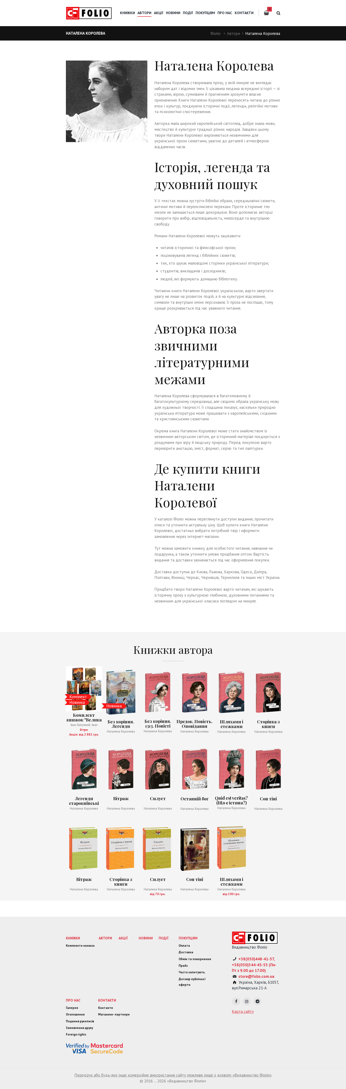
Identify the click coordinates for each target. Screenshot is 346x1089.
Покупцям (205, 12)
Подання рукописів (80, 1021)
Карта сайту (243, 1011)
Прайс (183, 966)
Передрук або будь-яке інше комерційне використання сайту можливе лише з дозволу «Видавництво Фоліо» (173, 1075)
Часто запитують (192, 972)
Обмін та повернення (195, 959)
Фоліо (215, 33)
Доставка (186, 952)
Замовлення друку (79, 1028)
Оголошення (75, 1014)
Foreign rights (76, 1034)
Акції (158, 12)
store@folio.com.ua (256, 976)
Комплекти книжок (80, 946)
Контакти (244, 12)
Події (188, 12)
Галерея (72, 1008)
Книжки (127, 12)
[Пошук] (278, 13)
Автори (233, 33)
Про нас (224, 12)
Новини (173, 12)
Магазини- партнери (114, 1014)
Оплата (184, 946)
